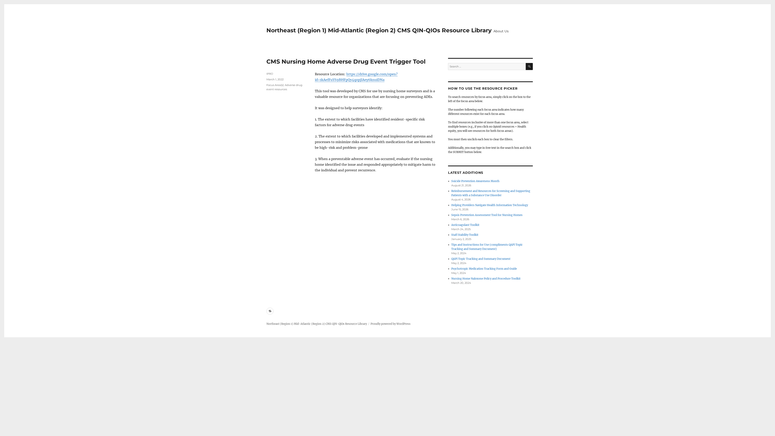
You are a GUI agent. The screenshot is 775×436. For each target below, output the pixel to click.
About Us (501, 31)
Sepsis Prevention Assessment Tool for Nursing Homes (487, 215)
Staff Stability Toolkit (464, 235)
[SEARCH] (529, 66)
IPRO (269, 73)
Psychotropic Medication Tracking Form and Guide (484, 268)
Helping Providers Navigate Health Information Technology (489, 205)
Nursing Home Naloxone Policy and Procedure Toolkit (486, 278)
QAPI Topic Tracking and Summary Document (480, 259)
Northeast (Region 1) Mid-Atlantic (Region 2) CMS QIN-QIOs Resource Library (379, 30)
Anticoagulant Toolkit (465, 225)
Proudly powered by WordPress (391, 324)
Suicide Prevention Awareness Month (475, 181)
